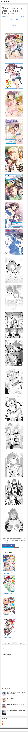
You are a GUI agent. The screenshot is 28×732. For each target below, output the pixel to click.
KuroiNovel (5, 2)
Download (14, 25)
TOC (14, 19)
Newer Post (7, 643)
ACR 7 (5, 723)
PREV (11, 19)
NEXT (17, 19)
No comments (23, 16)
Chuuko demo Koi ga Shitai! (8, 16)
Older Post (21, 643)
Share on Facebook (9, 545)
